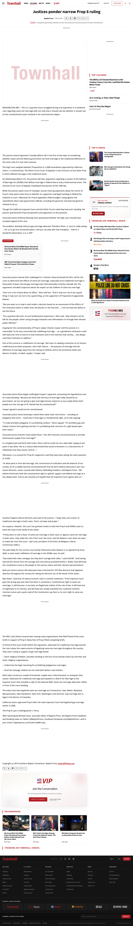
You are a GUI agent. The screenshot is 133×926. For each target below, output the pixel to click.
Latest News (5, 875)
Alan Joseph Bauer (50, 886)
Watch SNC (112, 882)
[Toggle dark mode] (130, 3)
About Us (90, 872)
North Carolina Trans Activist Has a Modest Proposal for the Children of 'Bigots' (117, 183)
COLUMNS (33, 3)
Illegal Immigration (29, 889)
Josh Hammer (49, 889)
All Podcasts (69, 889)
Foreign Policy (28, 886)
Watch (4, 882)
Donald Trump (28, 879)
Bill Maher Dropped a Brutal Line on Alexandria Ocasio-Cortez (73, 834)
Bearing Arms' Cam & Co (73, 882)
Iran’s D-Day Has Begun (100, 106)
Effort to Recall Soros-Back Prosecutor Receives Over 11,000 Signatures (110, 302)
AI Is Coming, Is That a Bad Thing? (104, 97)
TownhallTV (5, 889)
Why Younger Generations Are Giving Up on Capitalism (117, 168)
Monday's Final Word (101, 265)
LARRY (68, 872)
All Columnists (49, 893)
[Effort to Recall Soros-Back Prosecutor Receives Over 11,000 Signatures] (110, 286)
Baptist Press (49, 18)
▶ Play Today (98, 213)
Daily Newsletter (113, 879)
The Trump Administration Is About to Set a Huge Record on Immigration (116, 155)
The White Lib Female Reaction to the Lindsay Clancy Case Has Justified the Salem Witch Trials (109, 82)
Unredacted (69, 879)
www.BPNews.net (66, 763)
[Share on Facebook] (74, 18)
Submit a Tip (91, 882)
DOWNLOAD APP (93, 3)
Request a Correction (35, 923)
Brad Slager (48, 882)
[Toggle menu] (3, 3)
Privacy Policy (16, 923)
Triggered (69, 875)
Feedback (24, 923)
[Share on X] (66, 18)
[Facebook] (69, 859)
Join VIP (126, 859)
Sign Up (126, 916)
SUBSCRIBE (117, 3)
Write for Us (91, 886)
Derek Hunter (49, 875)
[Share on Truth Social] (70, 18)
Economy (26, 882)
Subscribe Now (55, 799)
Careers (90, 879)
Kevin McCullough (50, 879)
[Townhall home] (9, 858)
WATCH (41, 3)
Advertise (90, 875)
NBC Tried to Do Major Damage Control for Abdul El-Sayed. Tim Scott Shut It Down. (44, 835)
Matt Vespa (7, 842)
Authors (4, 893)
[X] (61, 859)
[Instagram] (65, 859)
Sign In (112, 859)
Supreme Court (28, 893)
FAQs (119, 859)
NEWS (26, 3)
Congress (26, 875)
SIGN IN (106, 3)
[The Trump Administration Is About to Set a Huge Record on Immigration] (96, 157)
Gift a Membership (114, 875)
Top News (5, 872)
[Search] (125, 3)
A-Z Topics (27, 867)
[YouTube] (73, 859)
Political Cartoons (7, 886)
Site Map (45, 923)
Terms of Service (6, 923)
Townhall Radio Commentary (74, 886)
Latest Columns (6, 879)
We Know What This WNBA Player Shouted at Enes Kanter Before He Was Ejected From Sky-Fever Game (15, 836)
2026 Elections (28, 872)
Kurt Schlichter (49, 872)
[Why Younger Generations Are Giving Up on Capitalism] (96, 171)
